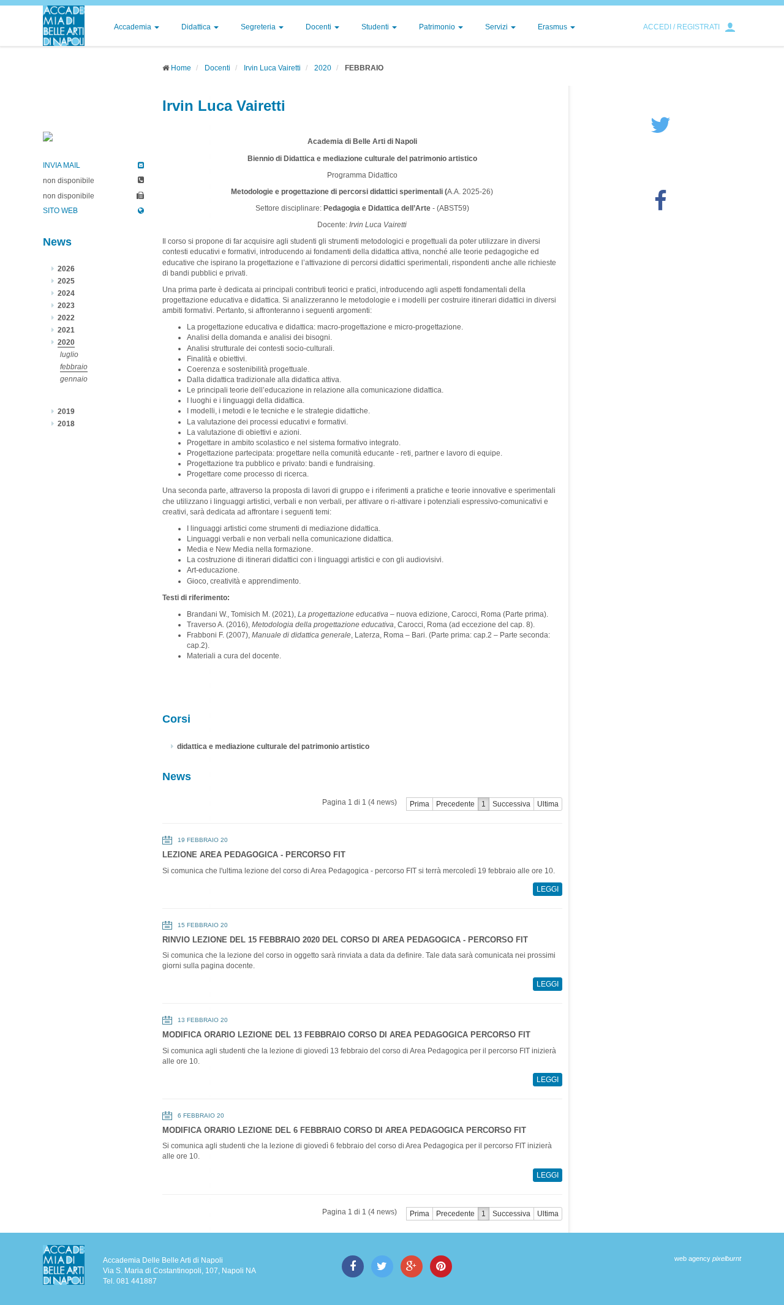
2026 (66, 269)
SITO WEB (60, 210)
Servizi (497, 27)
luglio (69, 354)
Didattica (197, 27)
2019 (66, 411)
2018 (66, 423)
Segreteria (259, 27)
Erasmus (553, 27)
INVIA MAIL (61, 165)
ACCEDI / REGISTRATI (681, 27)
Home (181, 68)
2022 (66, 318)
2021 (66, 330)
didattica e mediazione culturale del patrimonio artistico (273, 746)
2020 (322, 68)
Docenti (319, 27)
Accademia (133, 27)
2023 (66, 305)
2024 (66, 293)
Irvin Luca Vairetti (272, 68)
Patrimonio (438, 27)
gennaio (74, 379)
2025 (66, 281)
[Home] (64, 26)
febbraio (74, 367)
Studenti (376, 27)
